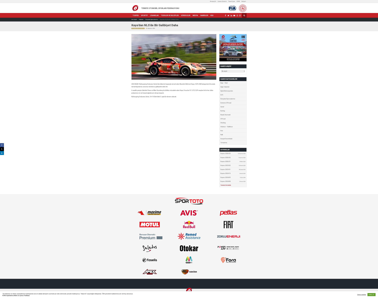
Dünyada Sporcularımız (138, 28)
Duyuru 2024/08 (233, 181)
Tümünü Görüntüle (225, 185)
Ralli (221, 135)
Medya (195, 15)
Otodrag (223, 123)
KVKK (238, 1)
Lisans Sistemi (222, 1)
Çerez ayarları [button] (361, 295)
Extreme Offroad (225, 103)
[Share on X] (2, 149)
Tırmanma (223, 143)
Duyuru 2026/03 (233, 153)
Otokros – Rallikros (226, 127)
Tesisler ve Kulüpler (170, 15)
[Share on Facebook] (2, 145)
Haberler (204, 15)
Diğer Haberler (224, 87)
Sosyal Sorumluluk (226, 139)
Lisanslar (154, 15)
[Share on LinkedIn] (2, 153)
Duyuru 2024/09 (233, 177)
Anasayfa (213, 1)
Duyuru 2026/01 (233, 161)
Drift (221, 95)
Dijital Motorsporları (226, 91)
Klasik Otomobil (225, 115)
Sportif (144, 15)
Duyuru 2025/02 (233, 165)
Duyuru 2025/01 (233, 169)
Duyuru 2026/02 (233, 157)
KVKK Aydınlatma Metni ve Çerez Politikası (16, 295)
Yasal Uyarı (231, 1)
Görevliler (185, 15)
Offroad (223, 119)
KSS (211, 15)
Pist (221, 131)
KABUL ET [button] (371, 294)
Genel (222, 107)
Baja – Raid (224, 83)
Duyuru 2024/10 (233, 173)
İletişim (243, 1)
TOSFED (136, 15)
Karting (222, 111)
